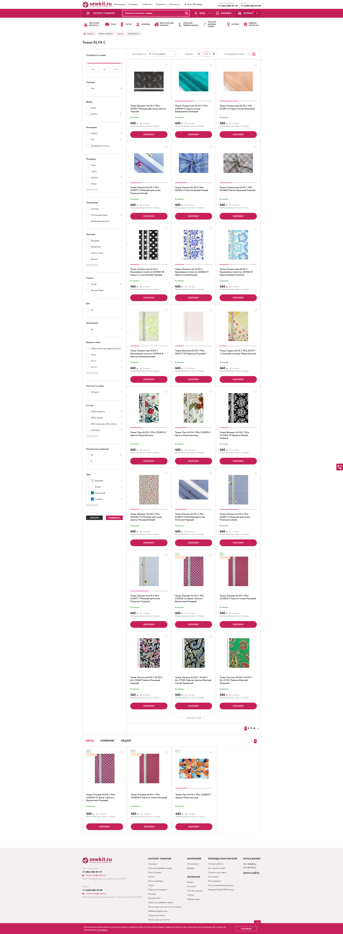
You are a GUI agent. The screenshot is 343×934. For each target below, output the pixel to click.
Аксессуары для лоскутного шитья (164, 906)
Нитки (151, 876)
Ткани (151, 885)
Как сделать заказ (216, 868)
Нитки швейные (155, 881)
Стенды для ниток (157, 915)
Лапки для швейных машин (160, 902)
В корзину (148, 134)
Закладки (226, 13)
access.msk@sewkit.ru (95, 893)
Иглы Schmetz (155, 872)
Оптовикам (213, 876)
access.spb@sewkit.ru (95, 875)
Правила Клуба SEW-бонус (221, 889)
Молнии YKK (154, 898)
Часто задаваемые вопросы (221, 885)
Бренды (191, 868)
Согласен (246, 928)
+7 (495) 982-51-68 (251, 6)
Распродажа (120, 4)
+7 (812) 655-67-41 (228, 6)
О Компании (192, 863)
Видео (190, 882)
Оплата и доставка (217, 872)
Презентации (193, 899)
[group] (193, 81)
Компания (133, 4)
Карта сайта (251, 873)
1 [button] (255, 741)
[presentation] (251, 741)
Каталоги (191, 886)
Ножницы (152, 863)
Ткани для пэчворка (157, 889)
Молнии (152, 894)
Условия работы (215, 863)
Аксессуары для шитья (159, 919)
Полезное (160, 4)
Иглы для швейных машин (160, 868)
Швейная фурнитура (157, 911)
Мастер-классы (194, 890)
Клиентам (146, 4)
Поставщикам (214, 881)
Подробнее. (102, 930)
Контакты (174, 4)
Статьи (190, 895)
